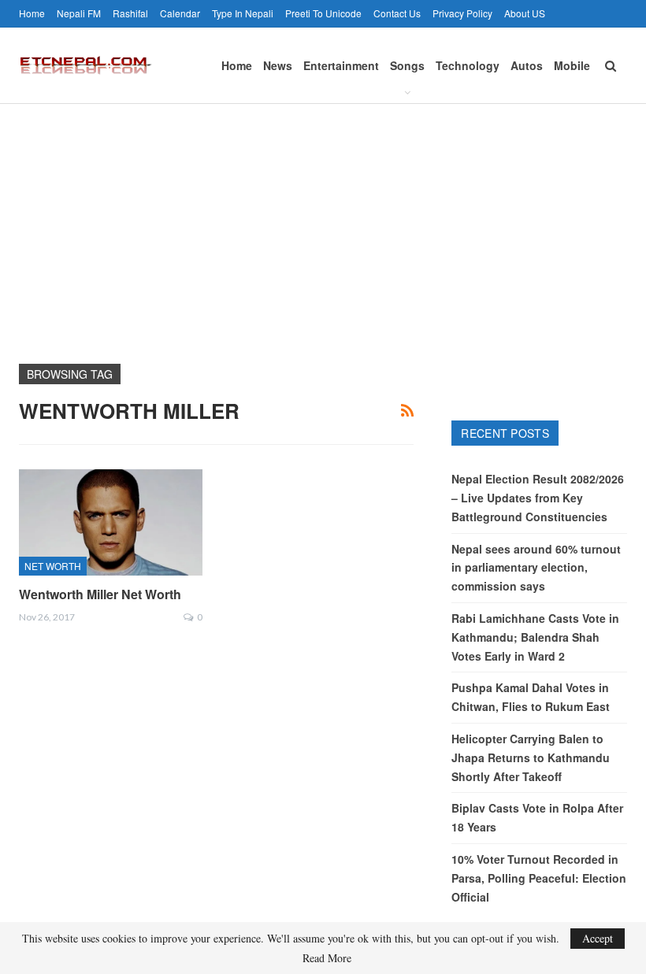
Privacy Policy (462, 13)
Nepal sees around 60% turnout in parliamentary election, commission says (536, 567)
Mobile (572, 65)
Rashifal (130, 13)
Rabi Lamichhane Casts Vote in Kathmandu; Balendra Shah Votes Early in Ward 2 (535, 637)
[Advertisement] (323, 222)
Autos (526, 65)
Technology (467, 65)
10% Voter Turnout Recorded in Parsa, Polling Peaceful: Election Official (538, 878)
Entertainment (341, 65)
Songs (407, 65)
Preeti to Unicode (323, 13)
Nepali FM (79, 13)
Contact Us (397, 13)
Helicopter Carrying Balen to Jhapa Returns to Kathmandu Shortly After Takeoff (530, 757)
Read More (327, 958)
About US (524, 13)
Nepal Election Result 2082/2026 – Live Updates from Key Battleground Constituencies (537, 497)
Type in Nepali (242, 13)
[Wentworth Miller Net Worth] (110, 522)
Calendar (180, 13)
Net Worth (52, 565)
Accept (597, 938)
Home (32, 13)
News (277, 65)
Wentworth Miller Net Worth (100, 594)
